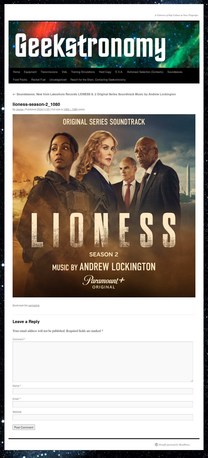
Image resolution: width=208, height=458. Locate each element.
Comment (19, 339)
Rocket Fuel (38, 79)
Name (17, 385)
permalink (33, 305)
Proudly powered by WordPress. (174, 444)
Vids (64, 72)
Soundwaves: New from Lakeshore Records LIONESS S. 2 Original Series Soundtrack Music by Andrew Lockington (94, 94)
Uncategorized (58, 79)
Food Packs (20, 79)
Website (17, 411)
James (19, 109)
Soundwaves (174, 72)
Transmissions (49, 72)
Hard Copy (105, 72)
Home (16, 72)
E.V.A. (119, 72)
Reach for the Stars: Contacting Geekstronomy (98, 79)
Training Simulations (83, 72)
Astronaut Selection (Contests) (145, 72)
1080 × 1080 (71, 109)
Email (17, 398)
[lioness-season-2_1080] (104, 205)
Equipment (30, 72)
